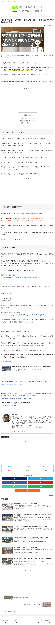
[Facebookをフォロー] (16, 431)
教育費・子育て (5, 437)
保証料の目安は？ (25, 123)
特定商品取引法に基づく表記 (9, 620)
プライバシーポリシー (27, 620)
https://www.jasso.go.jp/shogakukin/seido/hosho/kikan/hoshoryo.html (20, 277)
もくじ (25, 115)
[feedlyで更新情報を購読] (22, 431)
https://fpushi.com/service (8, 405)
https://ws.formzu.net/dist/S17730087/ (12, 384)
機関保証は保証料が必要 (27, 120)
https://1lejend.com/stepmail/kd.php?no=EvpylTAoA (16, 398)
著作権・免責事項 (45, 620)
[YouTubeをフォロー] (18, 431)
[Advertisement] (27, 100)
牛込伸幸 (14, 414)
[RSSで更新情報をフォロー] (24, 431)
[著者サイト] (12, 431)
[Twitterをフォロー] (14, 431)
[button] (51, 317)
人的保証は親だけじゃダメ (28, 118)
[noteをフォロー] (20, 431)
